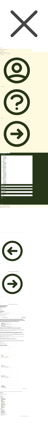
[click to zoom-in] (12, 220)
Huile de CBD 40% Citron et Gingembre (3, 386)
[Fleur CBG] (9, 354)
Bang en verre (2, 403)
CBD (2, 207)
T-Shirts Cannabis (3, 402)
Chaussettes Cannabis (3, 399)
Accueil (1, 207)
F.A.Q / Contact (2, 86)
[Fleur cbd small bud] (5, 365)
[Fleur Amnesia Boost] (9, 375)
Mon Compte (2, 54)
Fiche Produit (3, 317)
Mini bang (2, 400)
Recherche (9, 53)
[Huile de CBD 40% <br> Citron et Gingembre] (9, 385)
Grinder (2, 405)
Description (7, 317)
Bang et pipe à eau (3, 398)
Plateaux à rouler (3, 401)
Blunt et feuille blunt (3, 404)
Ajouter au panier (23, 317)
